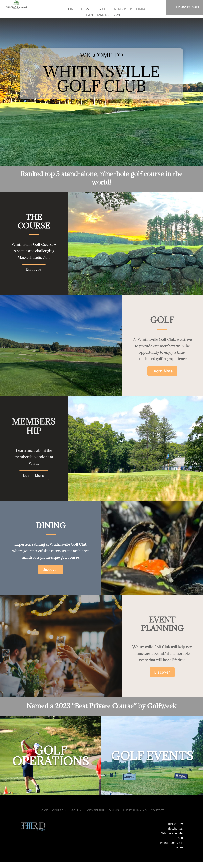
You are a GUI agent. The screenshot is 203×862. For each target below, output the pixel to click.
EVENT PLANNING (97, 15)
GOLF (102, 9)
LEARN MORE (50, 787)
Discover (34, 269)
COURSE (84, 9)
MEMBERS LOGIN (187, 7)
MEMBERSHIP (123, 9)
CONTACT (120, 15)
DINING (141, 9)
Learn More (162, 370)
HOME (71, 9)
